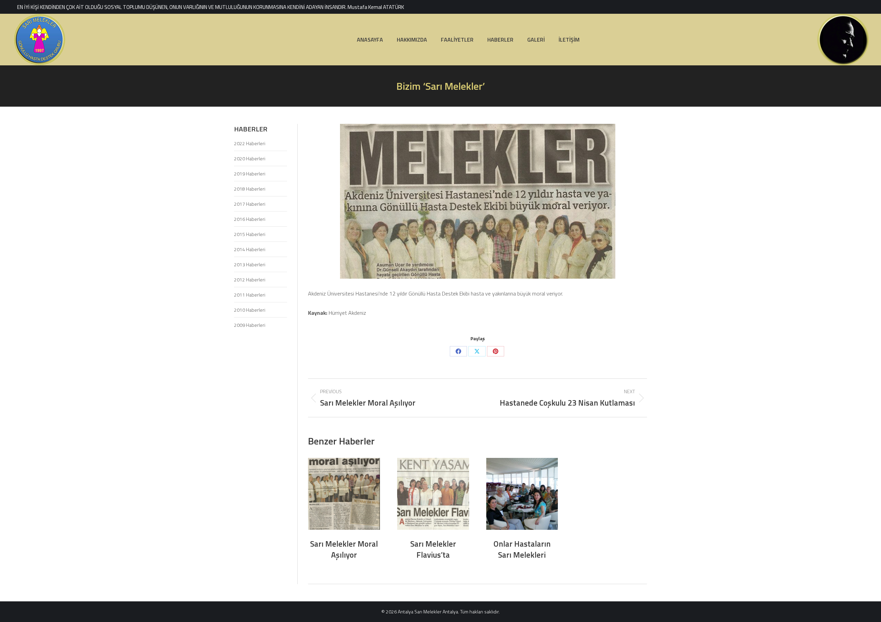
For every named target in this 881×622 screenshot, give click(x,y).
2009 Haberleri (249, 325)
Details (343, 493)
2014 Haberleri (249, 249)
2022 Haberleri (249, 143)
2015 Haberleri (249, 234)
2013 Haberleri (249, 264)
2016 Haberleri (249, 219)
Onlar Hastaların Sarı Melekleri (522, 549)
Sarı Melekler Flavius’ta (433, 549)
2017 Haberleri (249, 203)
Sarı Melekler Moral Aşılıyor (344, 549)
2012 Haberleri (249, 279)
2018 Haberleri (249, 188)
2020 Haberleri (249, 158)
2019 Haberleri (249, 173)
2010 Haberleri (249, 309)
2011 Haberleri (249, 294)
